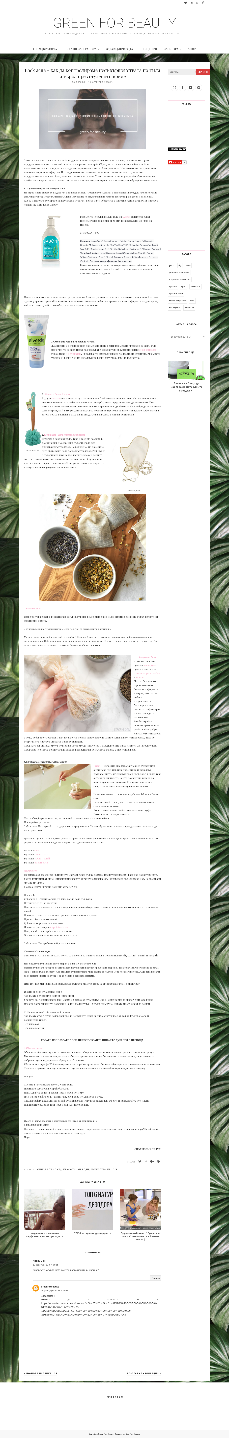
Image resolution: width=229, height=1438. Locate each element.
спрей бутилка (59, 927)
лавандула (149, 665)
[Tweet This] (139, 1161)
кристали (189, 307)
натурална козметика (179, 279)
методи (83, 1169)
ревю (171, 265)
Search (203, 72)
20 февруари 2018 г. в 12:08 (54, 1290)
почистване (101, 1169)
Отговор (156, 1278)
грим (183, 286)
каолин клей (42, 858)
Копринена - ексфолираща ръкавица (64, 434)
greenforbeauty (50, 1286)
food (192, 300)
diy (115, 1169)
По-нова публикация (41, 1373)
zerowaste (195, 286)
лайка (156, 673)
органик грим (176, 293)
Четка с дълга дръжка (58, 394)
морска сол (41, 854)
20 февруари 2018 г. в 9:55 (45, 1264)
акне (188, 265)
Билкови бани (33, 608)
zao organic (174, 307)
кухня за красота (177, 300)
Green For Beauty (114, 23)
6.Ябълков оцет (33, 1048)
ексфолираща (147, 349)
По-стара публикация (143, 1373)
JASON (126, 216)
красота (69, 1169)
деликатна (74, 353)
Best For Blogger (133, 1434)
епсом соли (42, 862)
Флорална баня (147, 657)
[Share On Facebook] (146, 1161)
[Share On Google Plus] (152, 1161)
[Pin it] (158, 1161)
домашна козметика (179, 272)
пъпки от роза (142, 673)
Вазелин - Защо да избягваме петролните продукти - (187, 387)
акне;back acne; (49, 1169)
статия (55, 398)
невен (140, 677)
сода (36, 850)
